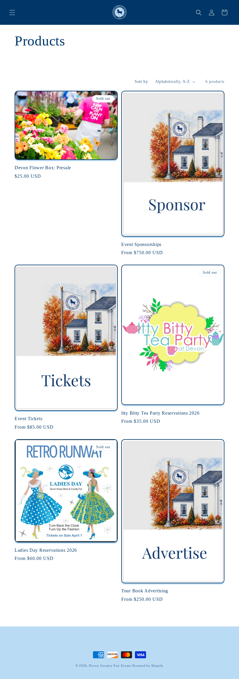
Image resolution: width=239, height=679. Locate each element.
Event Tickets (28, 418)
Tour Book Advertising (144, 590)
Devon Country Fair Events (110, 665)
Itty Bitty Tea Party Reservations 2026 (160, 413)
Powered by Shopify (148, 665)
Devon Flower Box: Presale (43, 167)
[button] (12, 12)
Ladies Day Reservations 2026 (46, 550)
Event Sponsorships (141, 244)
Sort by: (142, 81)
